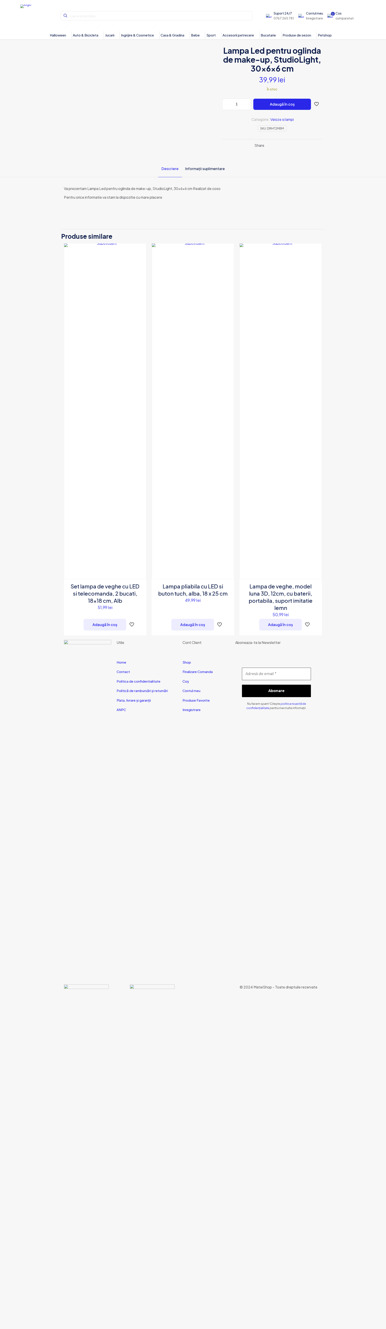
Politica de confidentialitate (138, 681)
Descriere (170, 168)
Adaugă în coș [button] (104, 624)
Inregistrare (192, 709)
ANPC (121, 709)
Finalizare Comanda (198, 671)
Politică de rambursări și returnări (142, 690)
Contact (123, 671)
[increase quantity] (246, 104)
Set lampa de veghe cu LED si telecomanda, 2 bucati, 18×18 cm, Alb (105, 593)
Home (121, 662)
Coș (186, 681)
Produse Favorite (196, 700)
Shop (187, 662)
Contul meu (191, 690)
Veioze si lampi (282, 119)
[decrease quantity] (227, 104)
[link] (86, 1152)
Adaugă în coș (282, 104)
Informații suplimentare (205, 168)
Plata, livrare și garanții (134, 700)
